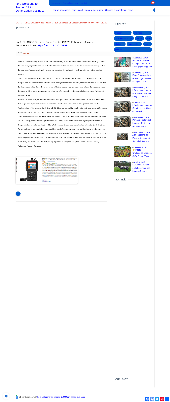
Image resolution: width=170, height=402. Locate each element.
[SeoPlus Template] (17, 397)
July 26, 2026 (139, 102)
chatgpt (118, 44)
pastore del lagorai (94, 10)
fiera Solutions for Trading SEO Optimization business (30, 7)
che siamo (56, 3)
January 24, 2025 (141, 58)
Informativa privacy (70, 3)
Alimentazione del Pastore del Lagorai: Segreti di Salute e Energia (141, 138)
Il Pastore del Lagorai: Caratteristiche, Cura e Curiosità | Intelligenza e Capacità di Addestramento (142, 108)
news (130, 10)
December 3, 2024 (141, 88)
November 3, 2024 (141, 117)
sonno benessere (61, 10)
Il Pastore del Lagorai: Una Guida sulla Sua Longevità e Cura (142, 93)
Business (138, 33)
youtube (118, 50)
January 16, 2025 (141, 147)
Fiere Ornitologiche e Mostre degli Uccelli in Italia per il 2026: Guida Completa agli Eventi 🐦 (142, 78)
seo (146, 44)
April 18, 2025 (139, 162)
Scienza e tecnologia (115, 10)
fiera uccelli (77, 10)
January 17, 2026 (141, 73)
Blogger (118, 33)
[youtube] (153, 2)
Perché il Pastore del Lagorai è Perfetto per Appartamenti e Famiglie (141, 123)
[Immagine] (122, 62)
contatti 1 (84, 3)
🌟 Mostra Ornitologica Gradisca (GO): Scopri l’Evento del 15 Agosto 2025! (142, 153)
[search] (153, 10)
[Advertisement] (61, 237)
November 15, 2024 (142, 132)
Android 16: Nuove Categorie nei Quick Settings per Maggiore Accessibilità (142, 64)
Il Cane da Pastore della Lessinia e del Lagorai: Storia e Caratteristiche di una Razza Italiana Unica (141, 168)
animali (139, 38)
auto (148, 38)
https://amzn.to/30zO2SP (52, 45)
